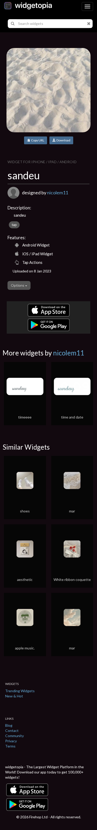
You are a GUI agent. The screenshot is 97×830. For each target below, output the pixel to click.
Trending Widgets (20, 691)
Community (14, 735)
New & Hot (14, 696)
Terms (10, 746)
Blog (8, 725)
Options (18, 285)
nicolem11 (57, 192)
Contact (12, 730)
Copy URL (37, 140)
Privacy (11, 741)
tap (14, 225)
